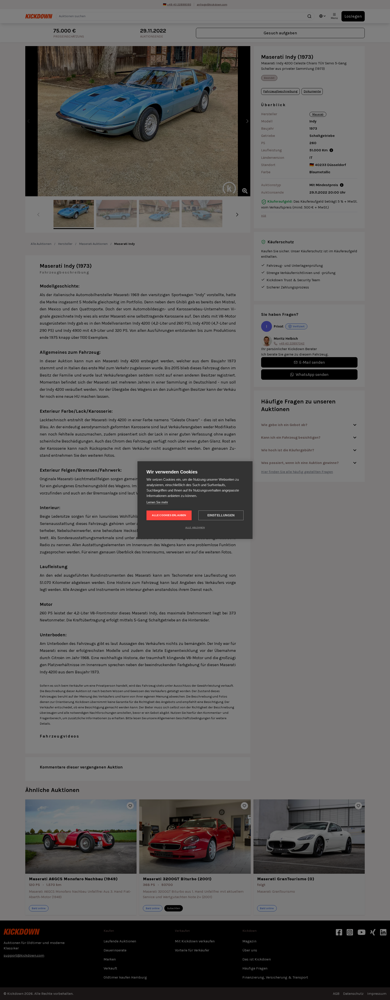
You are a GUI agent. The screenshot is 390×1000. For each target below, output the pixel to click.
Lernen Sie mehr (157, 502)
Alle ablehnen (195, 527)
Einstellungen (221, 515)
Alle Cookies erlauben (169, 515)
